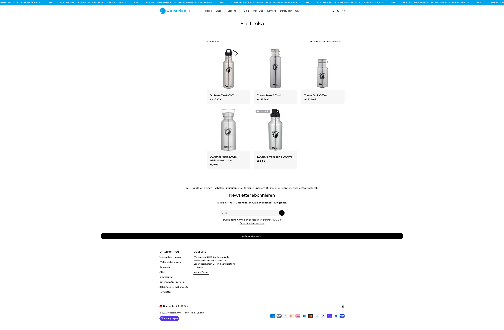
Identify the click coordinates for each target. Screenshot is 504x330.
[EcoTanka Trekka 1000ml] (228, 68)
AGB (276, 220)
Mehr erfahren (201, 272)
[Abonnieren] (282, 213)
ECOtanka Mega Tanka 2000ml (274, 156)
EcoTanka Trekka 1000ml (223, 95)
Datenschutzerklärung (171, 282)
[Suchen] (333, 11)
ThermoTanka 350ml (315, 95)
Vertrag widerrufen (252, 236)
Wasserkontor (174, 313)
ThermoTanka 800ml (268, 95)
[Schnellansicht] (246, 52)
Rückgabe (164, 267)
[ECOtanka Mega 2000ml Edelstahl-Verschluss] (228, 129)
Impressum (165, 277)
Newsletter (165, 292)
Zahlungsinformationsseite (173, 287)
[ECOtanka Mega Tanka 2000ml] (275, 129)
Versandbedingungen (171, 257)
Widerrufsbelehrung (170, 262)
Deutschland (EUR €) (174, 306)
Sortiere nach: (317, 41)
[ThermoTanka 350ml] (323, 68)
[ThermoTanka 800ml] (275, 68)
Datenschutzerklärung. (252, 223)
